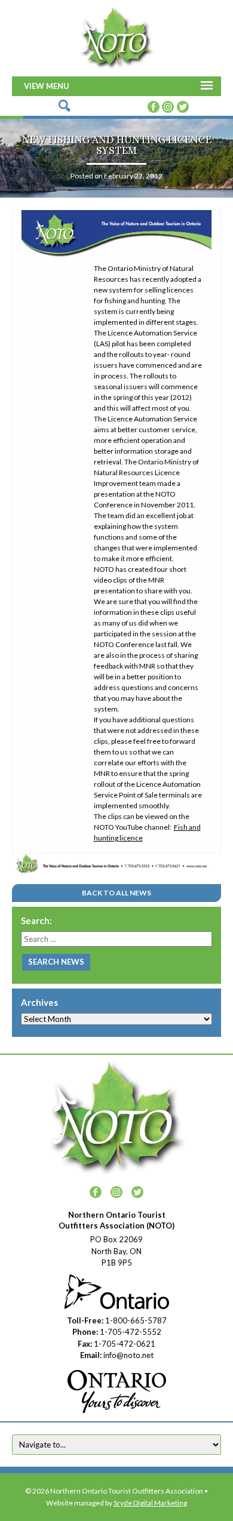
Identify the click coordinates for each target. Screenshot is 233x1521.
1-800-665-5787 (136, 1320)
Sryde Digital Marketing (150, 1502)
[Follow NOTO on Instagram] (168, 105)
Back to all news (116, 892)
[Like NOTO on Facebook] (154, 105)
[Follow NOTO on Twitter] (183, 105)
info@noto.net (128, 1355)
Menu (57, 86)
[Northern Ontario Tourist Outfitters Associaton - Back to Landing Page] (116, 36)
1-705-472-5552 (130, 1332)
